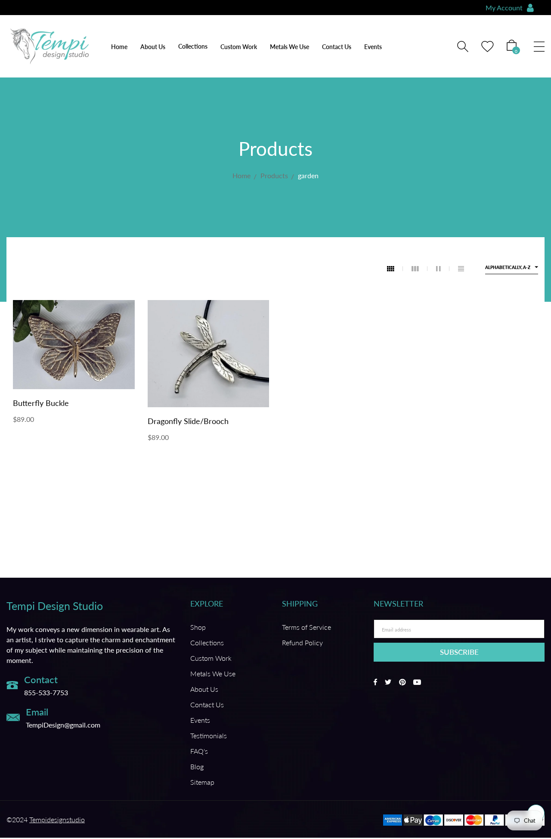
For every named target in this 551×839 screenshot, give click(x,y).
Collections (207, 642)
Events (373, 46)
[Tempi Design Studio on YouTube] (417, 682)
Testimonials (208, 735)
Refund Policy (302, 642)
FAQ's (199, 751)
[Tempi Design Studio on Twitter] (388, 682)
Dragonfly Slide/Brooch (188, 421)
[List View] (461, 268)
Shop (198, 627)
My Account (504, 7)
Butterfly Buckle (41, 403)
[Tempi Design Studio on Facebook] (375, 682)
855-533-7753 (46, 692)
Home (119, 46)
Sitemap (202, 782)
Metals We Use (289, 46)
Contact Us (336, 46)
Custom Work (238, 46)
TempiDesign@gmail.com (63, 725)
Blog (197, 766)
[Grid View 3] (419, 268)
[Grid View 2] (442, 268)
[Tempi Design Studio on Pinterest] (402, 682)
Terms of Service (306, 627)
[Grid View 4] (395, 268)
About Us (152, 46)
